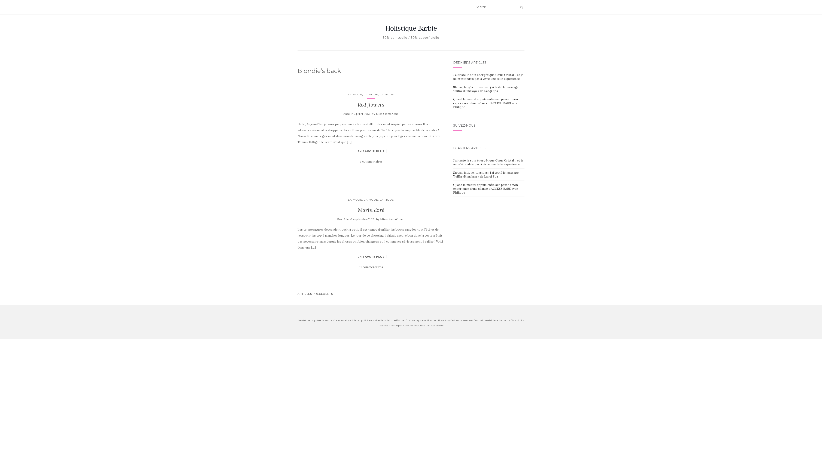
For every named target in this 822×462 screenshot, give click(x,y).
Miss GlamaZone (387, 114)
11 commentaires (371, 267)
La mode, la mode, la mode (371, 94)
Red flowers (371, 104)
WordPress (437, 325)
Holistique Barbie (411, 28)
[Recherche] (521, 7)
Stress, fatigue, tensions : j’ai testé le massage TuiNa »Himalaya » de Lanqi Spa (486, 89)
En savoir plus (370, 151)
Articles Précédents (315, 293)
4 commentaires (371, 161)
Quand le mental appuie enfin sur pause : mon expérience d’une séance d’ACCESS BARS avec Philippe (485, 103)
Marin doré (371, 210)
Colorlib (408, 325)
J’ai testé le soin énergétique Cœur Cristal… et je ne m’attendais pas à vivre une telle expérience (488, 77)
